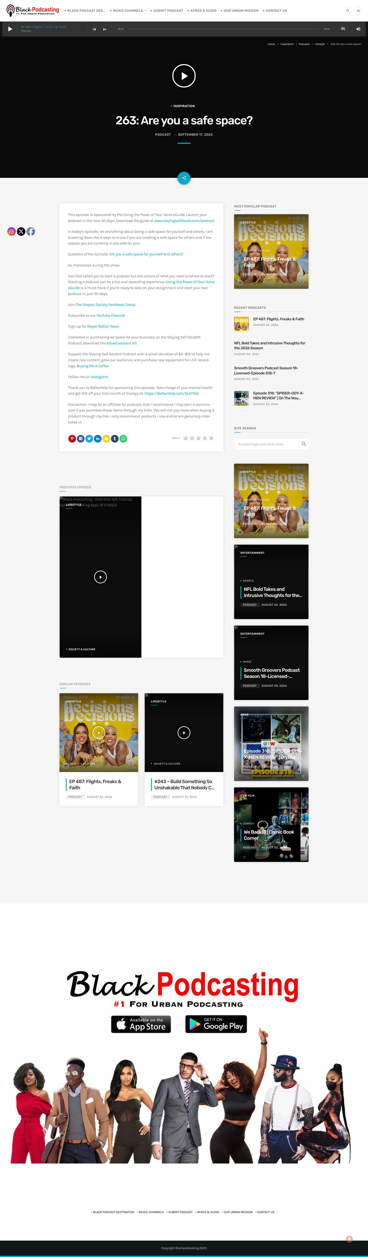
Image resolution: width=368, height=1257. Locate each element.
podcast (163, 135)
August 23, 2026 (274, 847)
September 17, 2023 (195, 135)
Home (271, 44)
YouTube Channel (110, 315)
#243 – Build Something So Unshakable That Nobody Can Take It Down (185, 788)
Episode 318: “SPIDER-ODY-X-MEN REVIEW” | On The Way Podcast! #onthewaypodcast (278, 396)
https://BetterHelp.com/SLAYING (171, 393)
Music (247, 661)
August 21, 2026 (184, 797)
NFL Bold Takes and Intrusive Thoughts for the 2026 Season (269, 345)
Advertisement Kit (121, 343)
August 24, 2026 (99, 797)
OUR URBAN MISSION (241, 11)
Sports (248, 580)
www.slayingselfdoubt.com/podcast (184, 220)
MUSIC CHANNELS (128, 11)
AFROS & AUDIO (204, 11)
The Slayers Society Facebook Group (105, 304)
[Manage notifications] (349, 1239)
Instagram (99, 376)
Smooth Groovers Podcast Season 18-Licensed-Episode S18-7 (266, 370)
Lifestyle (320, 44)
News (244, 714)
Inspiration (286, 44)
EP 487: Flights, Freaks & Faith (43, 27)
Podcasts (304, 44)
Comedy (248, 823)
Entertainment (252, 553)
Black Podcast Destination (87, 11)
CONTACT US (276, 11)
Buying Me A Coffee (93, 366)
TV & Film (247, 795)
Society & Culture (82, 649)
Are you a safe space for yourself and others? (146, 254)
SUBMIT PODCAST (168, 11)
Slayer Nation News (103, 326)
